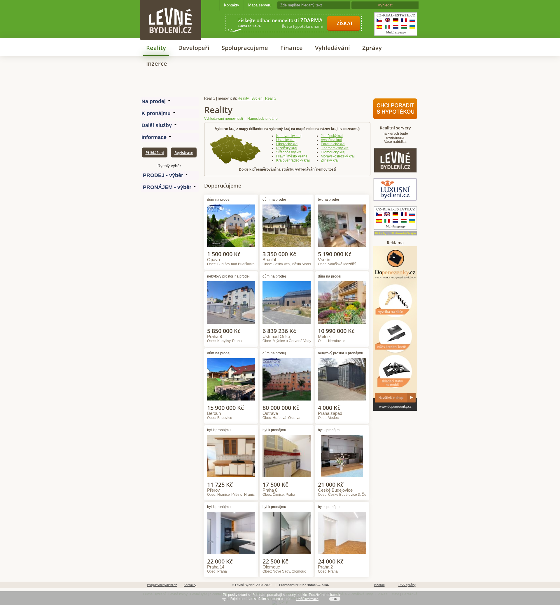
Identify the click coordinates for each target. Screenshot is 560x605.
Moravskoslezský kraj (338, 156)
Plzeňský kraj (286, 148)
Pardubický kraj (333, 144)
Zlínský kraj (330, 160)
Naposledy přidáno (262, 119)
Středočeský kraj (289, 152)
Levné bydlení (171, 10)
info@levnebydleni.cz (162, 585)
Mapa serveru (259, 5)
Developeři (193, 48)
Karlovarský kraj (289, 136)
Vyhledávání (332, 48)
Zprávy (372, 48)
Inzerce (156, 63)
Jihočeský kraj (332, 136)
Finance (291, 48)
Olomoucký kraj (333, 152)
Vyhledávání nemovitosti (223, 119)
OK (335, 599)
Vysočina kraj (331, 140)
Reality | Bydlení (250, 98)
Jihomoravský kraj (335, 148)
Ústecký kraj (285, 140)
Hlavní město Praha (291, 156)
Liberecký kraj (287, 144)
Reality (156, 48)
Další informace (307, 599)
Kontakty (231, 5)
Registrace (183, 152)
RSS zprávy (407, 585)
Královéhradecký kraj (293, 160)
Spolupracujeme (245, 48)
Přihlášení (155, 152)
